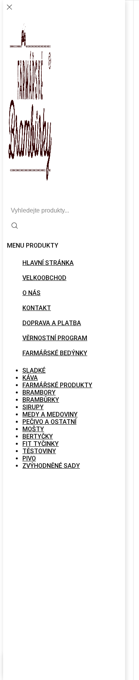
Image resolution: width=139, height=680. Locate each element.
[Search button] (14, 226)
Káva (30, 377)
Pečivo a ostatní (49, 421)
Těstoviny (39, 451)
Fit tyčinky (40, 443)
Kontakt (36, 308)
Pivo (29, 458)
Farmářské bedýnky (54, 353)
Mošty (33, 429)
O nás (31, 293)
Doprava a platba (51, 323)
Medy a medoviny (50, 414)
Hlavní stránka (48, 263)
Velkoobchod (44, 278)
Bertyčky (37, 436)
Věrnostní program (54, 338)
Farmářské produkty (57, 385)
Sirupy (33, 407)
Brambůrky (40, 399)
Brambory (39, 392)
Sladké (34, 370)
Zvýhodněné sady (51, 465)
